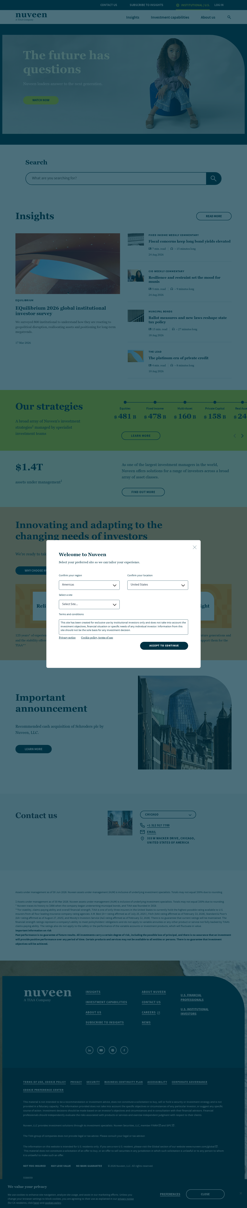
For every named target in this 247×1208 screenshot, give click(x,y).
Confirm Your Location (140, 575)
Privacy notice (67, 637)
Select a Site (65, 595)
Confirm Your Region (70, 575)
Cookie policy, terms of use (97, 637)
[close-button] (195, 547)
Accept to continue (164, 645)
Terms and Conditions (71, 614)
